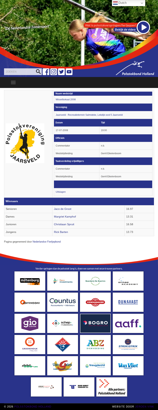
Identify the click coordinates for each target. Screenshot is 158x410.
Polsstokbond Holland (32, 406)
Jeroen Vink (144, 406)
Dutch (122, 2)
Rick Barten (61, 232)
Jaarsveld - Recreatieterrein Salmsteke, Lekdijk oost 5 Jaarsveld (89, 115)
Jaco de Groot (62, 209)
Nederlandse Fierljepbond (47, 241)
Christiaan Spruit (64, 224)
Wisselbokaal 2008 (66, 99)
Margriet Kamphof (65, 216)
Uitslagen (61, 192)
